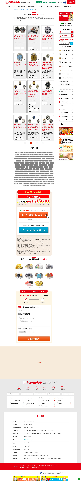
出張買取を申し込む (65, 35)
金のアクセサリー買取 (30, 403)
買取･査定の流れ (64, 94)
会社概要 (34, 465)
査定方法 (49, 6)
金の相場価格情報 (29, 398)
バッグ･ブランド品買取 (67, 66)
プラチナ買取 (64, 54)
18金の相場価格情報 (14, 403)
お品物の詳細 (24, 314)
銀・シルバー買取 (29, 406)
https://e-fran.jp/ (28, 440)
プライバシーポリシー (52, 465)
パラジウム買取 (44, 406)
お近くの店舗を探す (65, 32)
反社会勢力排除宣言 (24, 467)
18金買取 (59, 400)
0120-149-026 (49, 2)
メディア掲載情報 (64, 112)
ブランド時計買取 (65, 74)
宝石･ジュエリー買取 (66, 62)
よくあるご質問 (64, 119)
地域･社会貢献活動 (65, 116)
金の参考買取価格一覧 (46, 398)
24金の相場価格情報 (45, 400)
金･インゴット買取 (66, 50)
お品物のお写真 (25, 328)
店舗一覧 (57, 6)
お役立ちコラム (64, 105)
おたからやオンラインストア (64, 124)
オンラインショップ (67, 6)
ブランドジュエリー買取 (67, 70)
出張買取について (64, 102)
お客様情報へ (34, 338)
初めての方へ (21, 6)
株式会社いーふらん (24, 465)
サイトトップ (11, 6)
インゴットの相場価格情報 (15, 400)
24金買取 (28, 400)
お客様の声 (63, 109)
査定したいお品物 (28, 307)
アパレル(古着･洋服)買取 (67, 78)
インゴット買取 (60, 398)
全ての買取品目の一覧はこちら (64, 81)
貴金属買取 (64, 58)
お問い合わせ (41, 465)
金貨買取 (43, 403)
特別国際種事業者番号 (36, 467)
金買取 (12, 398)
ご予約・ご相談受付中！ (71, 2)
